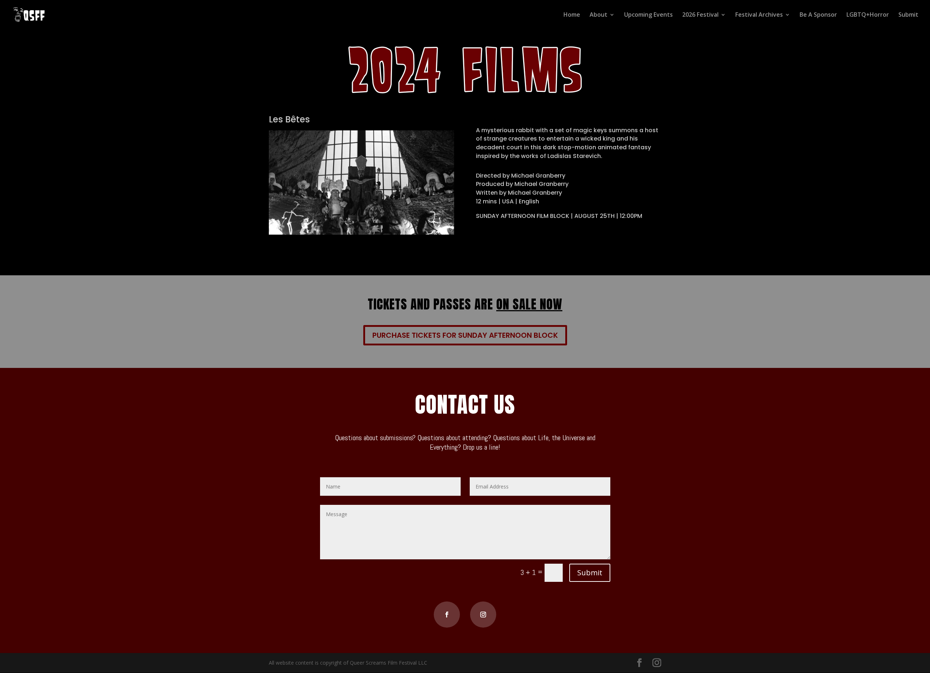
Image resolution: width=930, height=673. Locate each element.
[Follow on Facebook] (447, 614)
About (598, 15)
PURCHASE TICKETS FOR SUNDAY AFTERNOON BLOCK (465, 335)
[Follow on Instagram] (483, 614)
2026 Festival (700, 15)
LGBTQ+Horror (867, 15)
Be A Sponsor (818, 15)
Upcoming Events (648, 15)
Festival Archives (759, 15)
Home (571, 15)
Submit (908, 15)
